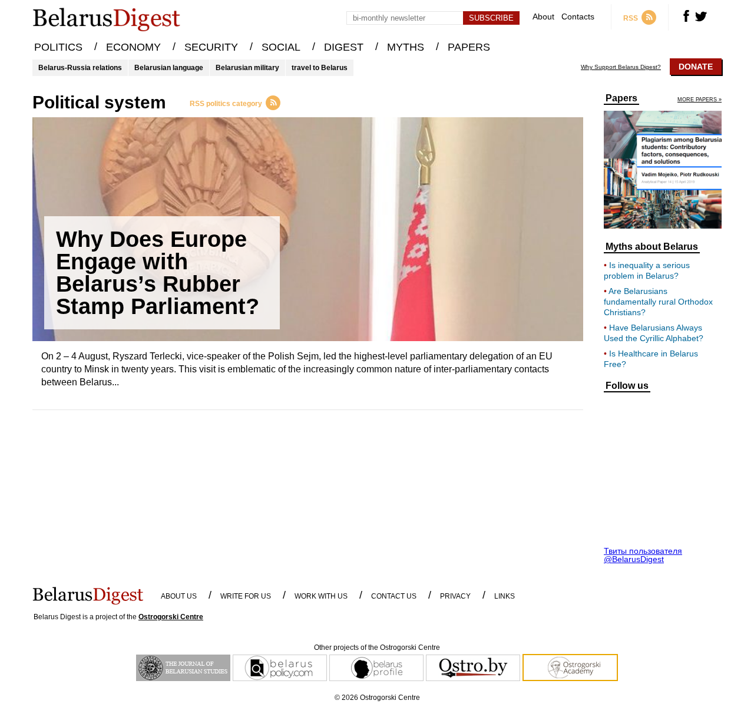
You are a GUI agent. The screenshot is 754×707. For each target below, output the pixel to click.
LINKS (504, 596)
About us (179, 596)
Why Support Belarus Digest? (621, 67)
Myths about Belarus (652, 247)
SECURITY (211, 47)
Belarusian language (168, 68)
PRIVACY (455, 596)
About (543, 16)
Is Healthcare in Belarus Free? (651, 359)
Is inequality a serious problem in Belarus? (647, 270)
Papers (621, 98)
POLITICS (58, 47)
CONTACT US (393, 596)
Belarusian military (247, 68)
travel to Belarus (320, 68)
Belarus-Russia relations (80, 68)
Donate (696, 66)
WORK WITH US (321, 596)
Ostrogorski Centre (170, 617)
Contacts (577, 16)
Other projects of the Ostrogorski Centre (377, 647)
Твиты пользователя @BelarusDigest (643, 555)
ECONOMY (133, 47)
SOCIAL (281, 47)
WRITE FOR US (245, 596)
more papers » (699, 100)
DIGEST (343, 47)
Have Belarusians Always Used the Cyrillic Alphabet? (653, 333)
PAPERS (469, 47)
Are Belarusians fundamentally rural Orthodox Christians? (658, 301)
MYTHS (405, 47)
